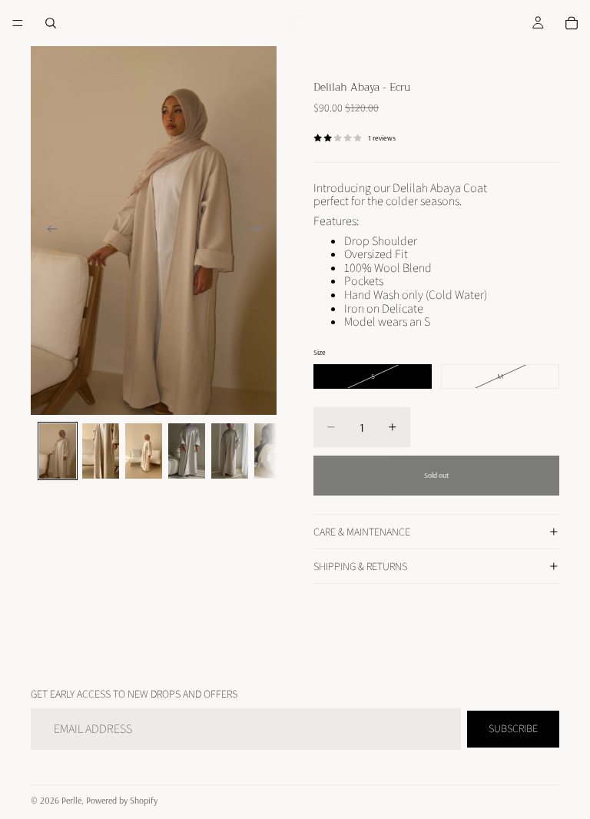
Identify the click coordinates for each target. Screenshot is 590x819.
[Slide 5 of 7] (229, 451)
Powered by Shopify (121, 800)
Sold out (436, 475)
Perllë (71, 800)
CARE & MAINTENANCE (361, 532)
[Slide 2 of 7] (100, 451)
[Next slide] (260, 230)
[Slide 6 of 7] (272, 451)
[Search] (51, 23)
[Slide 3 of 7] (143, 451)
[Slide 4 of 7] (186, 451)
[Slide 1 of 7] (57, 451)
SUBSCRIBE (513, 728)
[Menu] (17, 23)
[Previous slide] (48, 230)
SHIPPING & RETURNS (360, 566)
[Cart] (571, 23)
